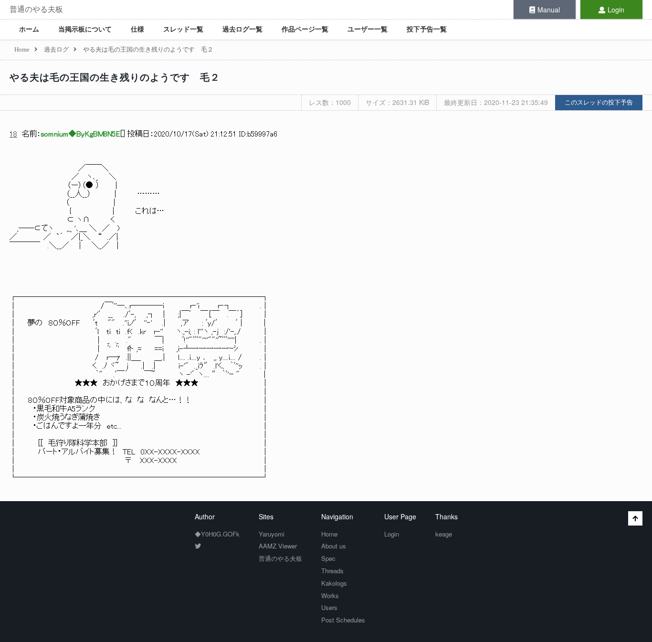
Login (616, 9)
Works (330, 595)
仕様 (137, 29)
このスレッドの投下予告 (599, 102)
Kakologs (334, 583)
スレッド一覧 (183, 29)
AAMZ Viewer (278, 545)
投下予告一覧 (427, 29)
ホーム (29, 29)
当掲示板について (85, 29)
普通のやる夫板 (36, 9)
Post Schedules (343, 619)
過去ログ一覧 (242, 29)
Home (329, 533)
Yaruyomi (271, 533)
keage (443, 533)
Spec (328, 558)
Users (329, 607)
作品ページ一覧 (305, 29)
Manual (548, 9)
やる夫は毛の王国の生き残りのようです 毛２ (115, 77)
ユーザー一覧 (367, 29)
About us (333, 545)
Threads (332, 570)
